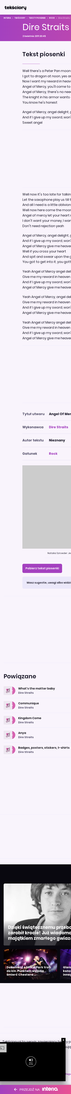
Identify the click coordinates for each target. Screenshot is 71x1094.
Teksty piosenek (37, 18)
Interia (7, 18)
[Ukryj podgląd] (63, 1040)
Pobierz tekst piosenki (42, 568)
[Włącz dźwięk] (31, 1062)
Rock (52, 18)
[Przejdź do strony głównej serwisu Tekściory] (15, 7)
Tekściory (19, 18)
